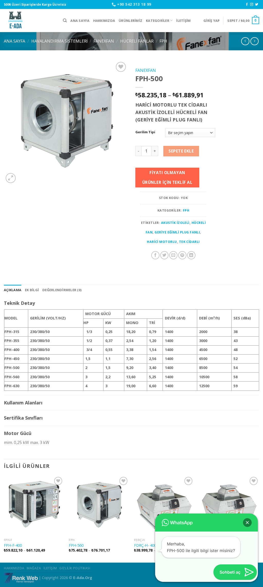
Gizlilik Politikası (74, 568)
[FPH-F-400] (34, 506)
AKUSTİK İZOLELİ (175, 223)
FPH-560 (76, 545)
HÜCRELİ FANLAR (137, 41)
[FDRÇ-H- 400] (164, 506)
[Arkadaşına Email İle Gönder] (173, 255)
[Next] (259, 518)
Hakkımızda (104, 20)
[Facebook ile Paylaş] (155, 255)
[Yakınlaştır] (11, 178)
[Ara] (65, 20)
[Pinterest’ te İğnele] (182, 255)
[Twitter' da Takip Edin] (256, 4)
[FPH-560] (99, 506)
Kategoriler (157, 20)
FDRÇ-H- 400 (145, 545)
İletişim (183, 20)
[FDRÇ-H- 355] (229, 506)
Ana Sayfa (79, 20)
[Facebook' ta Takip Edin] (246, 4)
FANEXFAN (103, 41)
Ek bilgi (32, 290)
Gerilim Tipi (145, 132)
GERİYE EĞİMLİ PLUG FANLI (177, 232)
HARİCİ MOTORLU (162, 242)
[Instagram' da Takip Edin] (251, 4)
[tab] (12, 290)
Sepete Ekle (181, 151)
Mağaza (34, 568)
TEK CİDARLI (189, 242)
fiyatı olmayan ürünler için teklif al (167, 177)
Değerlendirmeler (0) (61, 290)
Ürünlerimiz (130, 20)
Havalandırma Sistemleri (59, 41)
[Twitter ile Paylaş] (164, 255)
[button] (247, 522)
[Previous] (4, 518)
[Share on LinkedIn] (191, 255)
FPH (163, 41)
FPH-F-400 (13, 545)
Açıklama (12, 290)
